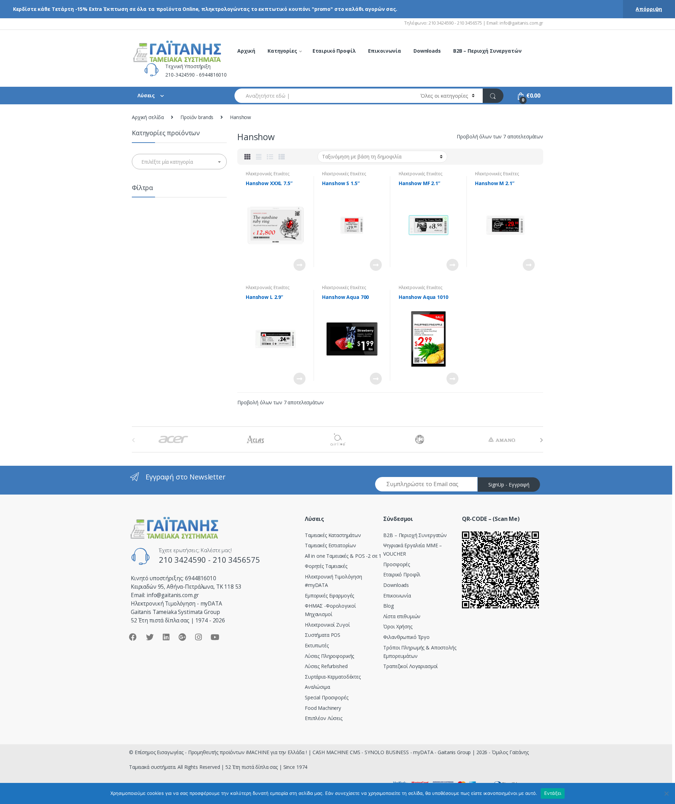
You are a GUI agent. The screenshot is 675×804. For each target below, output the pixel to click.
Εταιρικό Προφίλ (334, 50)
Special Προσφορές (326, 697)
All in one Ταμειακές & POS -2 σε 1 (343, 556)
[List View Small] (281, 157)
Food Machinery (323, 708)
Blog (388, 605)
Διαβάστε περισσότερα (299, 265)
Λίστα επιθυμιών (401, 616)
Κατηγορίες (282, 50)
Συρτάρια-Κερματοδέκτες (333, 676)
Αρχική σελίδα (148, 117)
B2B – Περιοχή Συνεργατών (487, 50)
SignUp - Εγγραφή (508, 484)
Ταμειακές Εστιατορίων (330, 545)
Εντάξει (552, 793)
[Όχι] (666, 793)
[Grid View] (247, 157)
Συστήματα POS (322, 635)
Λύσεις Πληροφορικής (329, 656)
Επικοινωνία (384, 50)
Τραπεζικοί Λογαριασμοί (410, 666)
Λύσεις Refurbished (326, 666)
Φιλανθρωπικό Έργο (406, 637)
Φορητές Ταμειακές (326, 566)
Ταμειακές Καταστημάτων (333, 535)
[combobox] (323, 96)
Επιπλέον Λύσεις (323, 718)
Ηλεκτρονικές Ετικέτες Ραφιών (268, 176)
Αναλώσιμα (317, 687)
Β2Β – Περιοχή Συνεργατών (415, 535)
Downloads (427, 50)
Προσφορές (396, 564)
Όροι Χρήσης (397, 626)
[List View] (270, 157)
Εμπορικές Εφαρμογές (329, 595)
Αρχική (246, 50)
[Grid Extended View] (259, 157)
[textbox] (179, 162)
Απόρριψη (649, 9)
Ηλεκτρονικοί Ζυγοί (327, 624)
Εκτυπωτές (317, 645)
